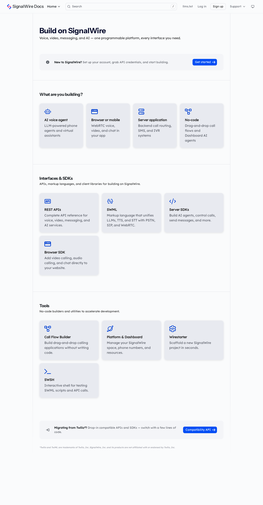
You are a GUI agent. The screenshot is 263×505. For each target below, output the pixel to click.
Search (123, 6)
